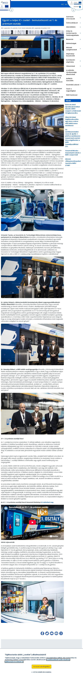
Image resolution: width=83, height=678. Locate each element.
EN (62, 4)
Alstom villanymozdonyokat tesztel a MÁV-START (73, 162)
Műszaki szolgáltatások (71, 49)
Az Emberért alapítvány (70, 61)
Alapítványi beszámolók (70, 55)
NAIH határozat (71, 95)
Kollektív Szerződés (69, 80)
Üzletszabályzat (72, 23)
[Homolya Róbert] (32, 435)
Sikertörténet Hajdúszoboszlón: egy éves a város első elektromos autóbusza (72, 121)
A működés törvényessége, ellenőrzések (71, 72)
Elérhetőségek (71, 43)
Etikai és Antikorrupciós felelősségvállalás (72, 33)
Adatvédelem (71, 27)
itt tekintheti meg (47, 502)
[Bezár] (11, 10)
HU (66, 4)
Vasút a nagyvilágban (71, 90)
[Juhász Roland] (32, 366)
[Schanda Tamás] (32, 299)
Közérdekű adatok (72, 85)
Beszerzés (69, 39)
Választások (70, 66)
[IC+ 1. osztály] (32, 71)
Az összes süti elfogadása (41, 666)
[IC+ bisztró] (32, 623)
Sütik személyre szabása (42, 672)
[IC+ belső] (32, 232)
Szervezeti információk (70, 18)
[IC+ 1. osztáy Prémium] (32, 147)
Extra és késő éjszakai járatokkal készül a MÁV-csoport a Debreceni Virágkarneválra (73, 109)
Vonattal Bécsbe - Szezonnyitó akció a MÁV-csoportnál (72, 153)
